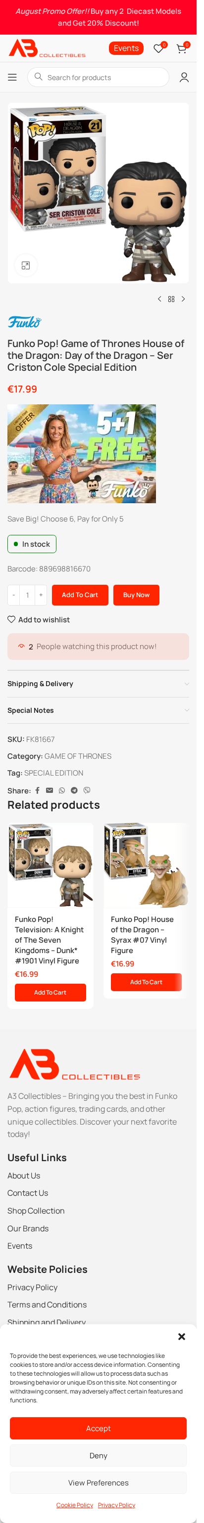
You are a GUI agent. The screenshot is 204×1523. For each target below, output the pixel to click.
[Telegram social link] (74, 790)
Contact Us (27, 1192)
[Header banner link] (98, 17)
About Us (23, 1175)
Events (19, 1245)
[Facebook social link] (37, 790)
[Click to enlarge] (26, 265)
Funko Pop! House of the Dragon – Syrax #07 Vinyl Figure (142, 935)
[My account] (184, 77)
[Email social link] (49, 790)
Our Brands (28, 1228)
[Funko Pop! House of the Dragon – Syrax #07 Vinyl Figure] (146, 866)
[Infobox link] (126, 48)
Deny (98, 1455)
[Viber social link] (87, 790)
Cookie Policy (74, 1505)
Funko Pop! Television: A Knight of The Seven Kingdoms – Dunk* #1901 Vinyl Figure (49, 940)
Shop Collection (36, 1210)
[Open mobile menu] (12, 77)
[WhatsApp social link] (62, 790)
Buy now (136, 594)
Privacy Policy (116, 1505)
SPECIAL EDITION (53, 773)
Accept (98, 1428)
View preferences (98, 1483)
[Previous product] (159, 299)
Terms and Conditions (47, 1304)
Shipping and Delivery (46, 1322)
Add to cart (80, 594)
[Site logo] (46, 48)
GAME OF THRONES (78, 756)
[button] (182, 1337)
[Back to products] (171, 299)
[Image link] (74, 1064)
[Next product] (183, 299)
